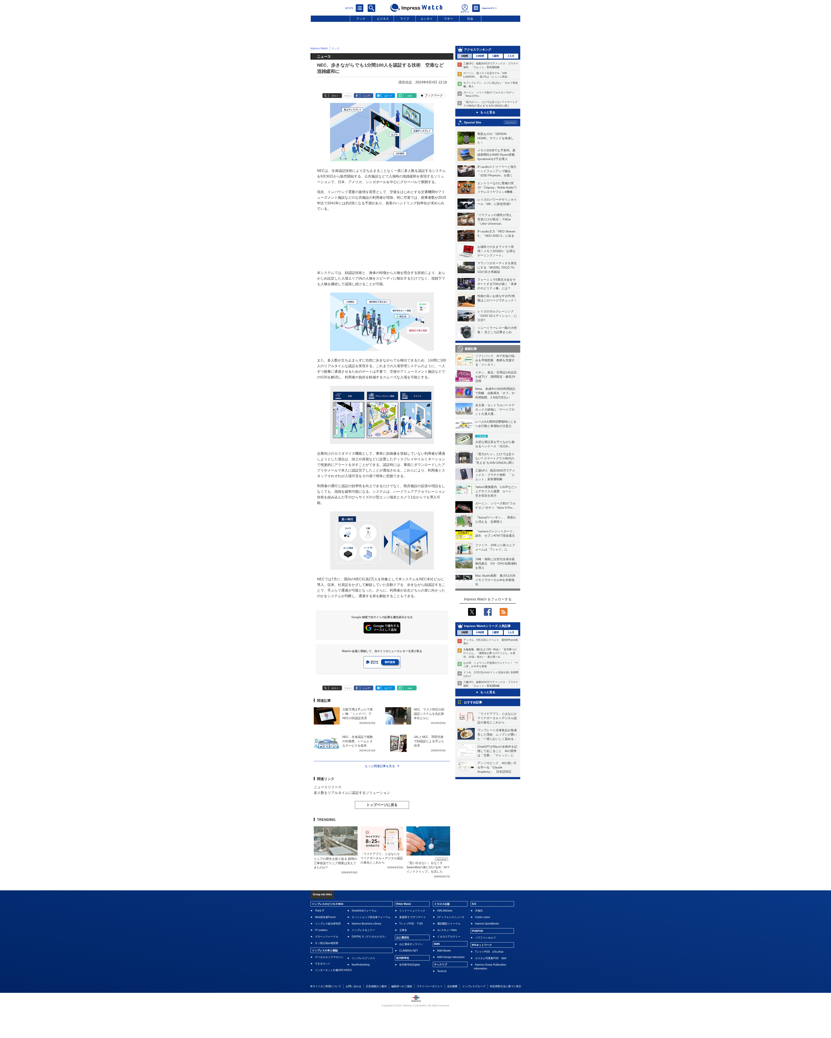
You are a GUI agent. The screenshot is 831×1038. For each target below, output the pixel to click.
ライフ (404, 18)
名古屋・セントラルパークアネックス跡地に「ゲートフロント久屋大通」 (495, 409)
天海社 (479, 910)
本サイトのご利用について (325, 986)
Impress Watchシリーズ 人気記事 (487, 626)
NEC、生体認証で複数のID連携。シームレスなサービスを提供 (357, 741)
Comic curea (482, 917)
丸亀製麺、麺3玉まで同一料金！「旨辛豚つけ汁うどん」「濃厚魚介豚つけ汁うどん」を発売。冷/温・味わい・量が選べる (490, 653)
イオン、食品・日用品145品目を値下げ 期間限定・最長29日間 (496, 377)
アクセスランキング (477, 49)
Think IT (319, 910)
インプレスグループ (473, 986)
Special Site (472, 122)
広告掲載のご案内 (376, 986)
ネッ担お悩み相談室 (326, 943)
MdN (437, 943)
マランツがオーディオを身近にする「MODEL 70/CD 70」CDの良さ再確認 (497, 267)
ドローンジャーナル (326, 936)
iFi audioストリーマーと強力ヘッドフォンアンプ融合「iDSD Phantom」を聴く (496, 171)
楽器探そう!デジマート (412, 917)
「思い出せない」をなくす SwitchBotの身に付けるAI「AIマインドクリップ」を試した (428, 867)
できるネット (322, 963)
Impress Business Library (366, 923)
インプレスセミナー (363, 930)
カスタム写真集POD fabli (490, 958)
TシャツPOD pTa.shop (489, 951)
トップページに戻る (382, 805)
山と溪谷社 (402, 937)
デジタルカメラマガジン (329, 957)
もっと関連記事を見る (380, 766)
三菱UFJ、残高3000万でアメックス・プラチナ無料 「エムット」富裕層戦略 (495, 475)
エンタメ (426, 18)
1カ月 (511, 56)
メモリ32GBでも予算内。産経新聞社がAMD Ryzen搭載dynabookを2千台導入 (496, 155)
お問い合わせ (353, 986)
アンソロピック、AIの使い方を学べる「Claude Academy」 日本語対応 (497, 767)
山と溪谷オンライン (411, 944)
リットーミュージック (412, 910)
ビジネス (383, 18)
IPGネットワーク (482, 945)
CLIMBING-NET (408, 950)
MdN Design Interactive (451, 957)
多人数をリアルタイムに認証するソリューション (352, 793)
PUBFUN (477, 930)
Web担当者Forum (325, 917)
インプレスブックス (363, 958)
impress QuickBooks (487, 923)
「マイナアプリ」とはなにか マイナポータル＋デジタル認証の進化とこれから (498, 718)
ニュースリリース (327, 787)
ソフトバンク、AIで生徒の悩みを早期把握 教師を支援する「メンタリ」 (495, 360)
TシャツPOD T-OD (411, 923)
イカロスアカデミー (449, 936)
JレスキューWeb (447, 930)
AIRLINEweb (444, 910)
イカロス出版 (442, 903)
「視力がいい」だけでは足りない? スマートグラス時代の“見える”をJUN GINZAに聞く (495, 458)
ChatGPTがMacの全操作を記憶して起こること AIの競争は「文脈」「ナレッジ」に (497, 751)
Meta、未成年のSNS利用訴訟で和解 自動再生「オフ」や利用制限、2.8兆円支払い (495, 393)
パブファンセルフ (485, 937)
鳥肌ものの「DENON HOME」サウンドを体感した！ (495, 138)
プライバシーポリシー (430, 986)
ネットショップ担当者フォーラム (371, 917)
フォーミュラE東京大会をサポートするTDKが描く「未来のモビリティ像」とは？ (497, 284)
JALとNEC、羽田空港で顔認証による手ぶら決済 (429, 741)
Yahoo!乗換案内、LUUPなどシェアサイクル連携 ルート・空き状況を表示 (496, 491)
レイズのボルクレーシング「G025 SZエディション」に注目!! (497, 316)
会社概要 (452, 986)
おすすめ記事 (473, 702)
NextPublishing (361, 964)
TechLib (441, 971)
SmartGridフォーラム (364, 910)
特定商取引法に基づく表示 (505, 986)
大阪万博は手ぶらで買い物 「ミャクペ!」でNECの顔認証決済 (357, 714)
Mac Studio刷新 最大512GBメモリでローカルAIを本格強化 (495, 580)
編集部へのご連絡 (401, 986)
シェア (366, 95)
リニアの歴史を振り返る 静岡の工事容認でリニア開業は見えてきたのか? (335, 863)
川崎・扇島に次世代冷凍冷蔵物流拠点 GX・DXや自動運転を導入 (496, 563)
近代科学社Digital (409, 964)
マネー (448, 18)
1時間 (464, 56)
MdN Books (444, 950)
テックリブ (440, 964)
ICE (474, 903)
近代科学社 (402, 958)
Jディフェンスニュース (450, 917)
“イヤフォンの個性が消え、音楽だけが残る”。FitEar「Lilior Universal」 (496, 219)
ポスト (335, 95)
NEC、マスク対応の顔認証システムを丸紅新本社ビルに (429, 714)
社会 (470, 18)
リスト (347, 95)
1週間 (495, 56)
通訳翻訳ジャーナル (449, 923)
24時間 (480, 56)
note (409, 95)
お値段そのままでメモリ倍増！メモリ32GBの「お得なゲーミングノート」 (496, 251)
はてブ (388, 95)
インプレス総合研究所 (328, 923)
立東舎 (403, 930)
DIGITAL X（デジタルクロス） (369, 936)
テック (361, 18)
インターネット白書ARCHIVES (333, 970)
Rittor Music (403, 903)
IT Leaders (321, 930)
